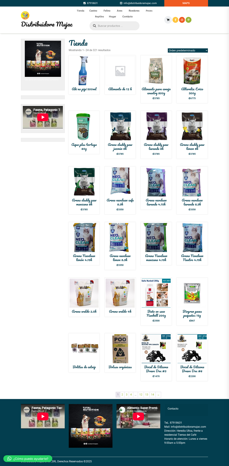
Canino (93, 10)
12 (140, 394)
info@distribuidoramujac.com (140, 3)
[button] (27, 458)
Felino (107, 10)
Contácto (127, 16)
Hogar (112, 16)
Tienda (80, 10)
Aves (119, 10)
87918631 (92, 3)
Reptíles (99, 16)
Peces (149, 10)
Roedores (134, 10)
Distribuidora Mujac (46, 24)
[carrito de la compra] (168, 19)
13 (146, 394)
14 (152, 394)
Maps (186, 3)
